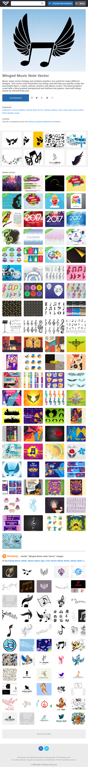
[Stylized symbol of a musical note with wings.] (76, 165)
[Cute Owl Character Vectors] (11, 255)
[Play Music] (33, 237)
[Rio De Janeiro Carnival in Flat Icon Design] (54, 523)
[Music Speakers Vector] (76, 398)
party (65, 110)
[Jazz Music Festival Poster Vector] (11, 398)
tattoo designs (8, 113)
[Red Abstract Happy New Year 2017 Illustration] (33, 219)
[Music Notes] (54, 451)
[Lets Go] (76, 237)
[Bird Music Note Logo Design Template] (54, 160)
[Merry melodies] (11, 237)
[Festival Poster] (33, 183)
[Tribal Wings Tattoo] (33, 398)
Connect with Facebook (62, 3)
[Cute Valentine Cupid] (54, 201)
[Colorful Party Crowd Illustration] (11, 183)
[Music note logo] (9, 601)
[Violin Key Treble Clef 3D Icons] (76, 291)
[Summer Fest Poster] (76, 201)
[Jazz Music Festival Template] (76, 416)
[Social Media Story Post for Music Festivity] (11, 487)
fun (41, 110)
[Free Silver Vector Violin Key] (33, 523)
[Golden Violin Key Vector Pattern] (11, 308)
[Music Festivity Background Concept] (54, 469)
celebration (6, 110)
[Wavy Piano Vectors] (76, 308)
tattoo (81, 110)
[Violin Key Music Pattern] (54, 362)
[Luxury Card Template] (76, 255)
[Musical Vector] (33, 380)
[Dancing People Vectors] (11, 416)
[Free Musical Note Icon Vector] (54, 308)
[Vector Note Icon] (33, 451)
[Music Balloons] (54, 291)
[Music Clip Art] (11, 451)
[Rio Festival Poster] (33, 469)
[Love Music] (54, 434)
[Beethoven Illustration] (11, 344)
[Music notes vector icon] (9, 645)
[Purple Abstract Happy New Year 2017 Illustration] (54, 219)
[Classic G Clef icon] (33, 326)
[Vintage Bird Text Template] (11, 219)
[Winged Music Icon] (11, 469)
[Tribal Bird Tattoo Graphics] (76, 344)
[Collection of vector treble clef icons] (54, 398)
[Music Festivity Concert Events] (33, 487)
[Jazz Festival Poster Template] (11, 362)
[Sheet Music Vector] (33, 273)
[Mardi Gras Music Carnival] (54, 487)
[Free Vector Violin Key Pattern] (33, 308)
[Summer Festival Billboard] (33, 201)
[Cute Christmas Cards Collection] (33, 255)
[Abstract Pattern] (54, 237)
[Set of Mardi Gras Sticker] (11, 505)
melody (47, 110)
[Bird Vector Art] (11, 541)
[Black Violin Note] (11, 326)
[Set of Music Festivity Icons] (33, 362)
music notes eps (36, 561)
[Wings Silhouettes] (54, 416)
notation (54, 110)
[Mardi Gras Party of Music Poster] (76, 487)
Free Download (16, 98)
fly (39, 110)
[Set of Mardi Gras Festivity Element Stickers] (54, 380)
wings (17, 113)
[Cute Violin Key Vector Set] (76, 273)
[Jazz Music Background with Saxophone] (33, 434)
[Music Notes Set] (76, 326)
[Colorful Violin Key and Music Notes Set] (11, 291)
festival (29, 110)
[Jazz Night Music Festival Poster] (76, 362)
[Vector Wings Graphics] (76, 434)
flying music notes (17, 561)
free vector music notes (58, 561)
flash (35, 110)
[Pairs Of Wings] (76, 380)
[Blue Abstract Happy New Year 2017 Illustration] (76, 219)
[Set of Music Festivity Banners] (76, 469)
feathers (22, 110)
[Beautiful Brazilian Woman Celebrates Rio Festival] (76, 523)
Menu (82, 3)
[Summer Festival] (76, 183)
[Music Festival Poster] (54, 183)
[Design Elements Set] (76, 451)
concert (15, 110)
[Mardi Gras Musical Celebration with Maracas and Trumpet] (33, 416)
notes (60, 110)
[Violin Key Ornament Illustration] (33, 505)
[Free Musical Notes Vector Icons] (33, 291)
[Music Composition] (11, 273)
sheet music (73, 110)
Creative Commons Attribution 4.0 (41, 122)
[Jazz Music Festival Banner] (11, 380)
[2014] (54, 255)
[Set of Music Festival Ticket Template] (11, 523)
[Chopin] (11, 201)
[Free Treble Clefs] (54, 273)
